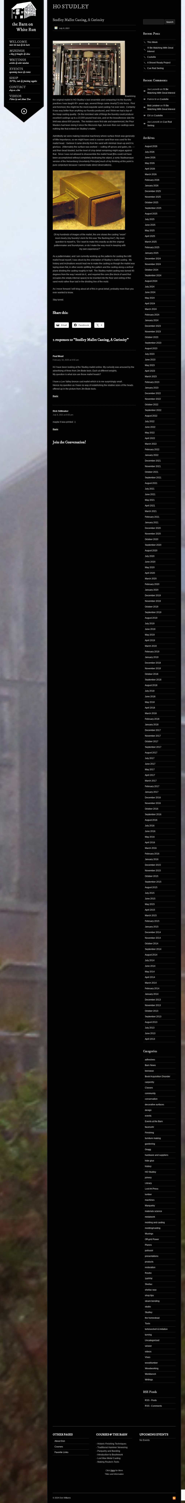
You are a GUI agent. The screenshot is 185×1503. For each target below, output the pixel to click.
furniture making (153, 1138)
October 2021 (151, 472)
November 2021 (153, 466)
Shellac (148, 1284)
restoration (150, 1267)
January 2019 (151, 657)
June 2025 (150, 225)
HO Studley (150, 1172)
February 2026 (152, 180)
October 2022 (151, 404)
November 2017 (153, 736)
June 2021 (150, 494)
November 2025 (153, 197)
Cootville (151, 57)
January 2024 (151, 320)
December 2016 (153, 797)
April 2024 (150, 303)
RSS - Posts (151, 1400)
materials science (153, 1211)
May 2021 (150, 500)
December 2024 (153, 258)
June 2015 (150, 898)
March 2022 (151, 444)
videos (148, 1351)
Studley (148, 1312)
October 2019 (151, 606)
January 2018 (151, 724)
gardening (150, 1144)
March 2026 (151, 174)
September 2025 (153, 208)
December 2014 (153, 932)
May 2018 (150, 702)
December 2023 (153, 326)
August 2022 (151, 416)
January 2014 (151, 994)
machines (149, 1200)
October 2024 (151, 270)
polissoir (149, 1250)
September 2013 (153, 1016)
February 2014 (152, 988)
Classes (149, 1087)
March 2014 (151, 983)
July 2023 (149, 354)
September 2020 (153, 545)
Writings (19, 61)
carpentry (149, 1082)
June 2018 (150, 696)
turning (148, 1334)
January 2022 (151, 455)
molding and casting (155, 1222)
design (148, 1110)
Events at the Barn (154, 1121)
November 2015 (153, 870)
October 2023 (151, 337)
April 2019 (150, 640)
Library (148, 1183)
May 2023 (150, 365)
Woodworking (151, 1368)
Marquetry (150, 1205)
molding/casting (152, 1228)
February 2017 (152, 786)
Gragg (148, 1149)
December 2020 (153, 528)
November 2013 (153, 1005)
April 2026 (150, 169)
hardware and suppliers (156, 1155)
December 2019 (153, 595)
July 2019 (149, 623)
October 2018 (151, 674)
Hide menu (24, 111)
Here (113, 1470)
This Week (152, 42)
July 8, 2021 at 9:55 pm (63, 415)
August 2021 (151, 483)
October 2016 (151, 809)
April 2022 (150, 438)
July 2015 (149, 893)
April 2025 (150, 236)
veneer (148, 1346)
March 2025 (151, 242)
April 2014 (150, 977)
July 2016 (149, 825)
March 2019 (151, 646)
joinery (148, 1177)
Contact (17, 88)
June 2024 (150, 292)
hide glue (149, 1160)
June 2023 (150, 359)
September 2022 (153, 410)
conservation (151, 1099)
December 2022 (153, 393)
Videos (20, 97)
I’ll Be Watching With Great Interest (160, 50)
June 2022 (150, 427)
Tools (147, 1323)
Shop (23, 79)
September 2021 (153, 477)
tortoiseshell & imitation (156, 1329)
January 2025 (151, 253)
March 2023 (151, 376)
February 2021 (152, 517)
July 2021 (149, 489)
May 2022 (150, 432)
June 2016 (150, 831)
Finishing (149, 1132)
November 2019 (153, 601)
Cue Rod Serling (155, 68)
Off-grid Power (152, 1239)
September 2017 (153, 747)
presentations (151, 1256)
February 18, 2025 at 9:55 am (66, 360)
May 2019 (150, 635)
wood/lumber (151, 1363)
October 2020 (151, 539)
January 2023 (151, 387)
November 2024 (153, 264)
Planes (148, 1245)
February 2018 (152, 719)
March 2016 (151, 848)
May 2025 (150, 230)
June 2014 (150, 966)
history (148, 1166)
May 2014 (150, 971)
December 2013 (153, 999)
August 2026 (151, 146)
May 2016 (150, 837)
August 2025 (151, 213)
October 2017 (151, 741)
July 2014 (149, 960)
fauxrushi (149, 1127)
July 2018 (149, 691)
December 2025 (153, 191)
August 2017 (151, 752)
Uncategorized (152, 1340)
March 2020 (151, 578)
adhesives (150, 1059)
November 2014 (153, 938)
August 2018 (151, 685)
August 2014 (151, 955)
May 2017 (150, 769)
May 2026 (150, 163)
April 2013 (150, 1039)
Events (20, 70)
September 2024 (153, 275)
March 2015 (151, 915)
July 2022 (149, 421)
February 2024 (152, 314)
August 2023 (151, 348)
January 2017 (151, 792)
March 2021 (151, 511)
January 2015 (151, 926)
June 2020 (150, 562)
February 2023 (152, 382)
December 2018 (153, 663)
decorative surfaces (154, 1104)
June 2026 (150, 157)
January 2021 (151, 522)
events (148, 1116)
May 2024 (150, 298)
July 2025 (149, 219)
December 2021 (153, 460)
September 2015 (153, 882)
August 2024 (151, 281)
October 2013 (151, 1011)
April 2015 (150, 910)
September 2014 (153, 949)
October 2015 (151, 876)
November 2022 (153, 399)
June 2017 (150, 764)
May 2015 (150, 904)
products (149, 1261)
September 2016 (153, 814)
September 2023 (153, 343)
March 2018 (151, 713)
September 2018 (153, 679)
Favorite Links (61, 1452)
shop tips (149, 1295)
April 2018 (150, 707)
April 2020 (150, 573)
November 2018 (153, 668)
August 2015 (151, 887)
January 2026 (151, 185)
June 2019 (150, 629)
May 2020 (150, 567)
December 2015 (153, 865)
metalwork (150, 1217)
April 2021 (150, 505)
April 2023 (150, 371)
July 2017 (149, 758)
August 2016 (151, 820)
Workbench (150, 1374)
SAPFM (148, 1278)
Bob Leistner (153, 105)
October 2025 (151, 202)
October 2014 (151, 943)
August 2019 (151, 618)
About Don (60, 1441)
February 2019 (152, 651)
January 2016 (151, 859)
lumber (148, 1194)
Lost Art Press (151, 1189)
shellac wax (150, 1290)
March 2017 (151, 780)
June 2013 (150, 1033)
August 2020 (151, 550)
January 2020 (151, 590)
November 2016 (153, 803)
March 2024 (151, 309)
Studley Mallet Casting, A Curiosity (78, 20)
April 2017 (150, 775)
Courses (59, 1446)
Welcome (19, 43)
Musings (19, 52)
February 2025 (152, 247)
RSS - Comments (153, 1406)
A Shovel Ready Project (158, 62)
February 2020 (152, 584)
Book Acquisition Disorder (157, 1076)
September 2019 (153, 612)
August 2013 (151, 1022)
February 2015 (152, 921)
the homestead (152, 1318)
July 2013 (149, 1028)
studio (148, 1306)
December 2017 (153, 730)
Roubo (148, 1273)
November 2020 (153, 533)
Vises (147, 1357)
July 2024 (149, 286)
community (150, 1093)
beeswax (149, 1071)
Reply (55, 396)
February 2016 (152, 853)
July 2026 (149, 152)
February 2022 (152, 449)
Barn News (150, 1065)
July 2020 (149, 556)
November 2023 (153, 331)
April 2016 (150, 842)
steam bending (152, 1301)
